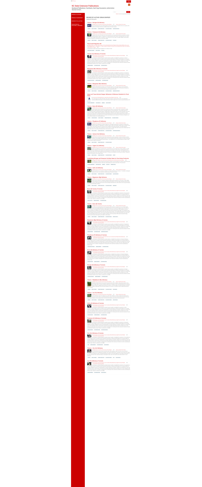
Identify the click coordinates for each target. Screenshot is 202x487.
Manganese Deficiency (91, 80)
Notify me (117, 13)
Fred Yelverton (127, 46)
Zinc (88, 344)
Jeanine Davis (106, 97)
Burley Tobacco (94, 28)
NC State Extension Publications (85, 6)
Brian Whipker (109, 24)
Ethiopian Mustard (97, 65)
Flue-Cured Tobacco (109, 28)
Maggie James (92, 46)
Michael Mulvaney (113, 55)
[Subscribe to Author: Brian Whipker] (129, 5)
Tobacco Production (101, 28)
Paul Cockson (104, 24)
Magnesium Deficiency (104, 231)
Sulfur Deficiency (90, 314)
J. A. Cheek (101, 46)
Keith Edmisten (90, 45)
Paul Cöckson (95, 55)
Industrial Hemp (98, 164)
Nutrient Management (91, 102)
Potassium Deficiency (104, 329)
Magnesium (114, 185)
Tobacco (89, 28)
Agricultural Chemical (91, 50)
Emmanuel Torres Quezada (115, 46)
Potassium (114, 40)
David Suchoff (95, 97)
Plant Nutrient (108, 102)
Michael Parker (108, 45)
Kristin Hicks (116, 97)
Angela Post (118, 55)
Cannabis (103, 102)
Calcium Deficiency (104, 65)
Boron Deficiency (94, 117)
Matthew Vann (95, 24)
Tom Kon (104, 45)
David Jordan (122, 46)
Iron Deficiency (103, 372)
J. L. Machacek (97, 46)
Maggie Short (95, 160)
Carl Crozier (100, 55)
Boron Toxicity (90, 200)
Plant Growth (98, 50)
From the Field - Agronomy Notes (98, 56)
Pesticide (103, 50)
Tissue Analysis (98, 102)
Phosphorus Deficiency (116, 130)
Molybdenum (115, 289)
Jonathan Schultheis (107, 46)
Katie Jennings (100, 45)
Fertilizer (107, 164)
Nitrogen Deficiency (116, 28)
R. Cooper (94, 47)
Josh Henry (100, 24)
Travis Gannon (89, 47)
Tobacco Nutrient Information (121, 24)
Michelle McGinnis (101, 97)
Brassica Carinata (90, 65)
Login (129, 1)
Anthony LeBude (119, 45)
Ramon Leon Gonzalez (106, 55)
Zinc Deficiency (106, 344)
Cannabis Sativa (113, 164)
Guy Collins (95, 45)
